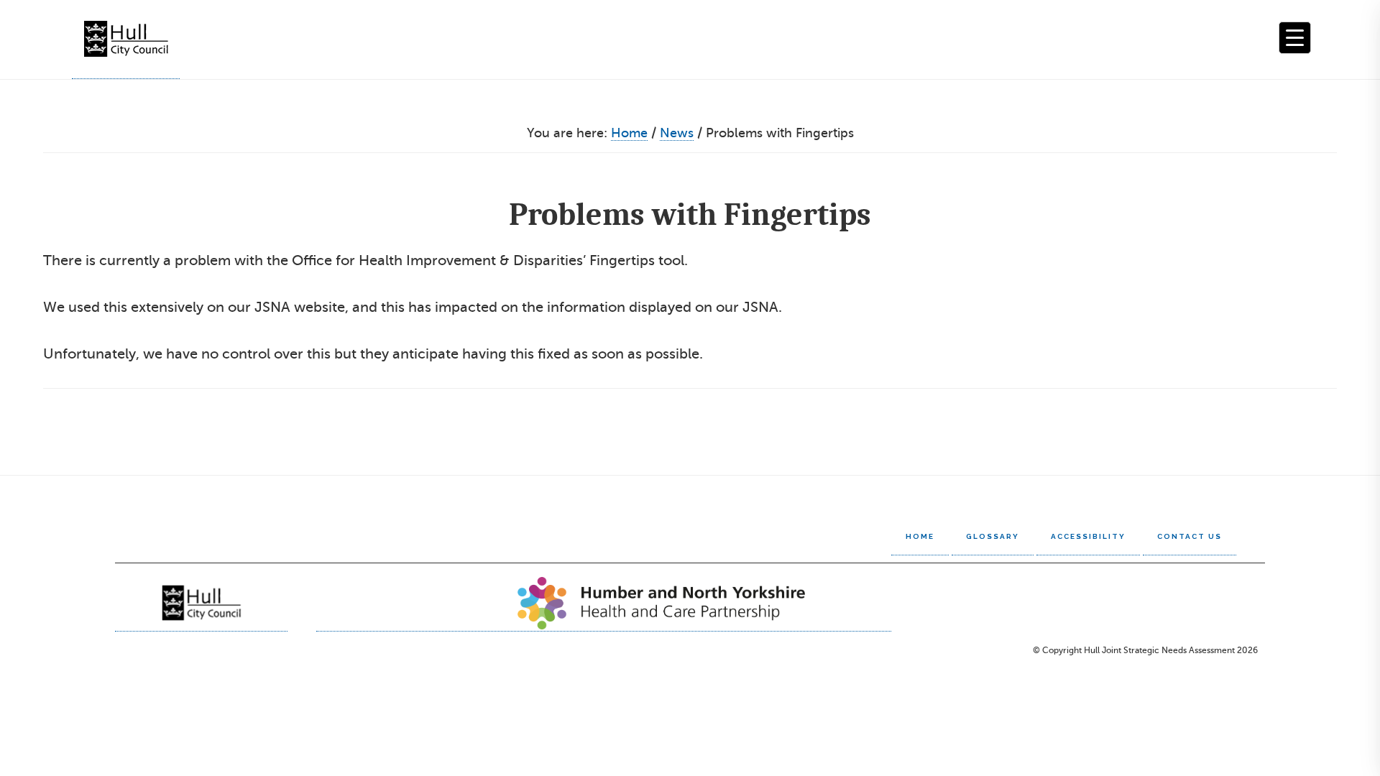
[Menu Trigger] (1295, 38)
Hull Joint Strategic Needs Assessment (126, 39)
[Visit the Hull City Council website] (201, 603)
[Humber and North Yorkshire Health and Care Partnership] (603, 603)
